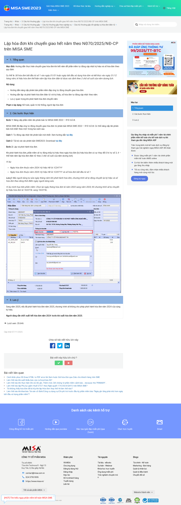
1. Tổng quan (137, 108)
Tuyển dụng (68, 481)
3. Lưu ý (135, 120)
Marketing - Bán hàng (142, 465)
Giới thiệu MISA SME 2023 (57, 6)
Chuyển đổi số (139, 475)
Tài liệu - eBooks (104, 462)
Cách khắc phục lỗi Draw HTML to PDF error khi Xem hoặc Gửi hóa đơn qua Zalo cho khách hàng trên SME (53, 377)
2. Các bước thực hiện (141, 114)
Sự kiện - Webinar (105, 465)
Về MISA (66, 462)
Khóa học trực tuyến (106, 469)
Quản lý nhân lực (140, 469)
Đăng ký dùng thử (70, 469)
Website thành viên (142, 492)
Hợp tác (66, 475)
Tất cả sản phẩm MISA (33, 490)
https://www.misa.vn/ (35, 481)
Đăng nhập (68, 472)
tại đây (69, 135)
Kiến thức (52, 10)
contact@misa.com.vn (35, 473)
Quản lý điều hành (140, 472)
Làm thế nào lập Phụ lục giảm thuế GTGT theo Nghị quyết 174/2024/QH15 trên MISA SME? (47, 385)
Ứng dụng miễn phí (105, 472)
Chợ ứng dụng (69, 465)
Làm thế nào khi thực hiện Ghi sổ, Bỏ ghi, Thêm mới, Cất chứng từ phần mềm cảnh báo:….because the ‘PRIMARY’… (57, 383)
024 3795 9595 (32, 477)
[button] (63, 60)
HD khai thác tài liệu (82, 6)
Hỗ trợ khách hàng (71, 478)
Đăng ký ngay (139, 178)
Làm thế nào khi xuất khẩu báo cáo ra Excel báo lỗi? (29, 380)
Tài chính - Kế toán (141, 462)
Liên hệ (66, 484)
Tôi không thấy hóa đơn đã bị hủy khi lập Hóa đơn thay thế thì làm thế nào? (40, 388)
